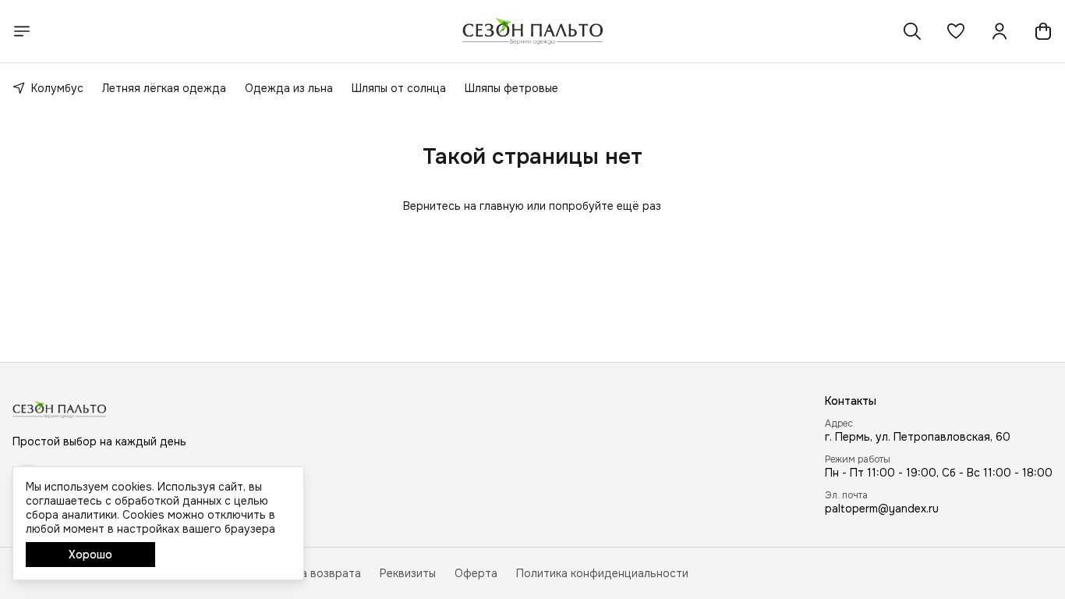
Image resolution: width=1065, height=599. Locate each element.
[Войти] (999, 31)
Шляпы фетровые (511, 88)
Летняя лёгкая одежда (164, 88)
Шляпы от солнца (399, 88)
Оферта (476, 573)
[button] (955, 31)
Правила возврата (311, 573)
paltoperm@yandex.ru (882, 509)
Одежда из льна (289, 88)
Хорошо (90, 555)
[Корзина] (1043, 31)
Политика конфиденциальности (602, 573)
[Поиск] (912, 31)
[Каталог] (21, 31)
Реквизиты (408, 573)
